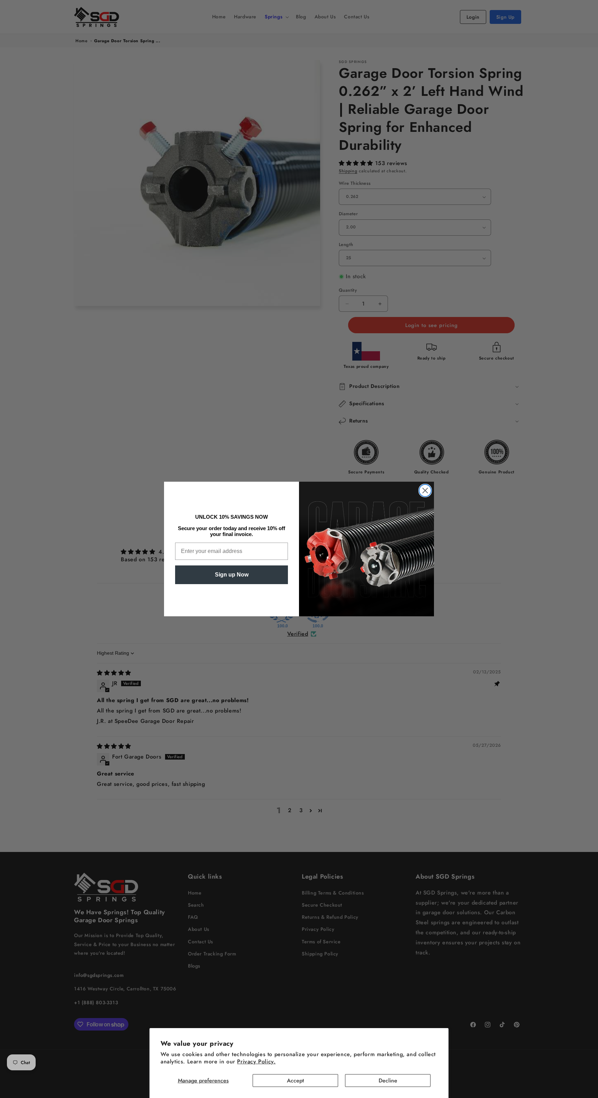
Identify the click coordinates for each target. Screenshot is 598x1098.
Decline (388, 1081)
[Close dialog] (425, 490)
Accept (295, 1081)
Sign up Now (231, 575)
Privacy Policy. (256, 1061)
